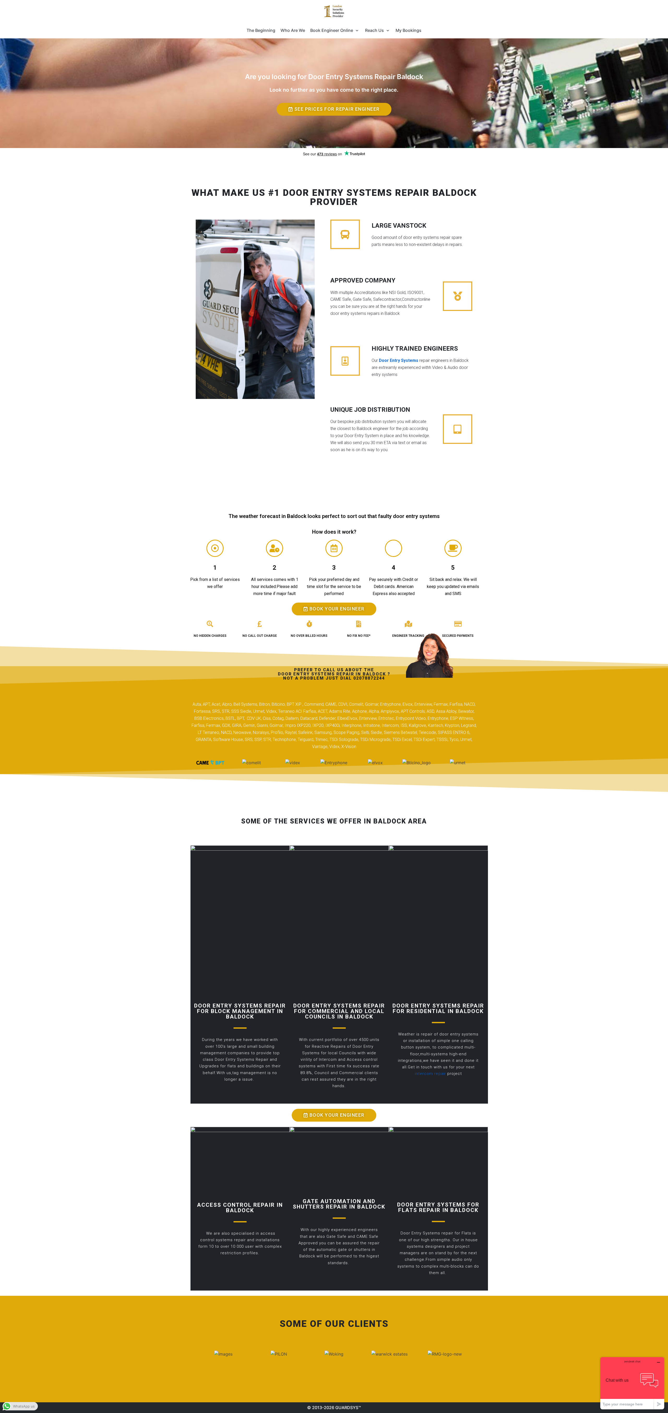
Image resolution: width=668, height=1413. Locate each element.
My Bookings (408, 30)
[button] (334, 109)
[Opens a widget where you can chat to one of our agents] (632, 1383)
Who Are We (293, 30)
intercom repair (430, 1073)
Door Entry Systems (398, 360)
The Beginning (261, 30)
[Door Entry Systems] (334, 11)
